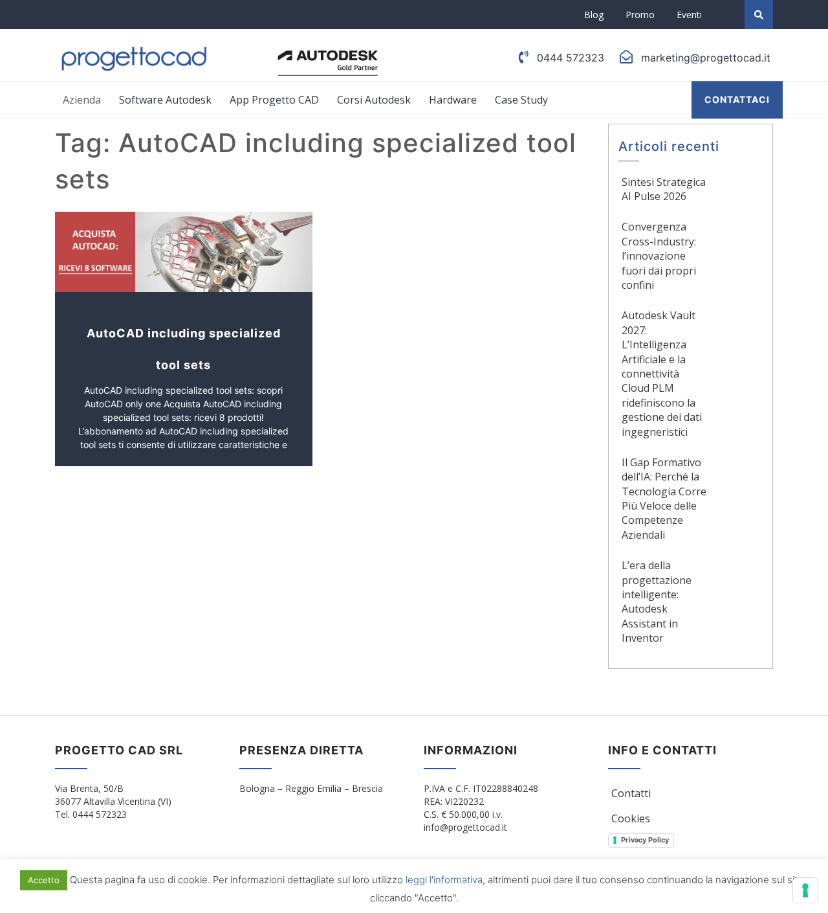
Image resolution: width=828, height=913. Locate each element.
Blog (594, 14)
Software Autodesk (165, 100)
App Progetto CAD (274, 100)
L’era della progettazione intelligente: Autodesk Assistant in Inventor (657, 601)
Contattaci (737, 99)
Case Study (521, 100)
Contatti (631, 793)
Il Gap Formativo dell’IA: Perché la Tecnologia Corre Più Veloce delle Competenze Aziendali (664, 498)
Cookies (630, 818)
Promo (640, 14)
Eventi (689, 14)
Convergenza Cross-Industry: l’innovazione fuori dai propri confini (659, 256)
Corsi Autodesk (374, 100)
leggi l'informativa (444, 880)
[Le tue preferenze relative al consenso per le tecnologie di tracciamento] (805, 890)
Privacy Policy (645, 839)
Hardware (453, 100)
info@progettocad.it (465, 827)
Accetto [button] (44, 880)
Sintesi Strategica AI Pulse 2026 (664, 189)
